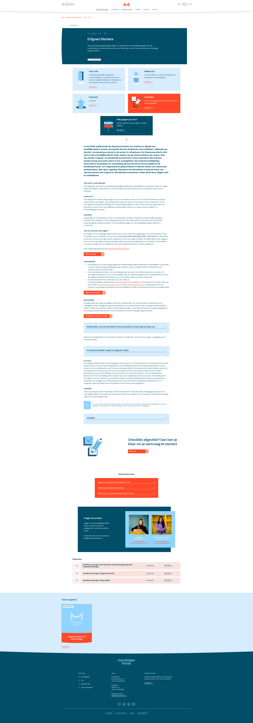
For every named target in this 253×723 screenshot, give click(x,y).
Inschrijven (148, 683)
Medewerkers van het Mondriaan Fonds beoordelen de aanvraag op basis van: (121, 327)
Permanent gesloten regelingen (73, 17)
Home (63, 17)
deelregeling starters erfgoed (118, 249)
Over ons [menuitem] (146, 9)
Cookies (131, 713)
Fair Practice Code (125, 282)
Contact (154, 9)
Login (183, 4)
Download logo (85, 684)
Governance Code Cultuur (110, 285)
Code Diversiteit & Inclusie (135, 285)
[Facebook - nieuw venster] (119, 704)
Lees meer (92, 87)
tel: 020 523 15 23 (117, 694)
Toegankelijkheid (142, 713)
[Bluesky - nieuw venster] (128, 704)
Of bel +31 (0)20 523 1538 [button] (139, 543)
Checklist (91, 418)
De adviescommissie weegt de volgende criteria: (108, 350)
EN (191, 4)
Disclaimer (109, 713)
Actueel (138, 9)
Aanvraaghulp (85, 677)
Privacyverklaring (120, 713)
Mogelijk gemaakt (127, 9)
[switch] (68, 4)
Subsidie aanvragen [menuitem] (102, 9)
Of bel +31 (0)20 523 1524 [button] (161, 543)
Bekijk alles (65, 647)
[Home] (126, 5)
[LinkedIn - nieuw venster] (124, 704)
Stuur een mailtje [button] (139, 541)
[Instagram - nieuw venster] (133, 704)
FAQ (82, 680)
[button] (179, 4)
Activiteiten (115, 9)
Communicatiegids (87, 687)
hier (139, 282)
